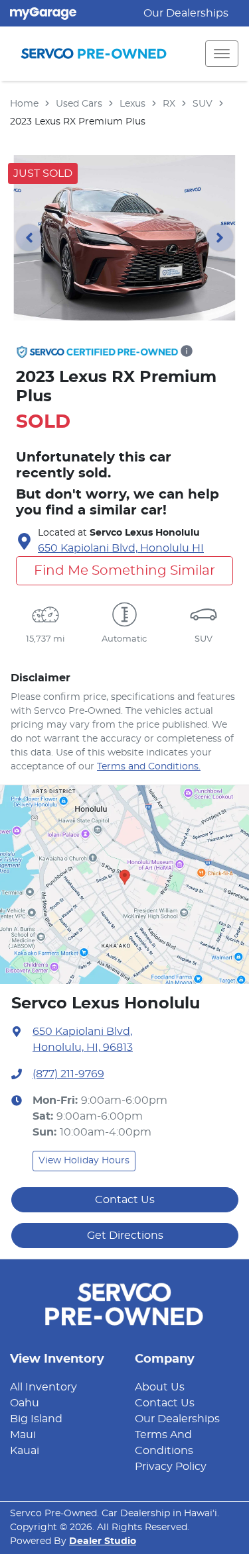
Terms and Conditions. (149, 766)
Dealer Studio (102, 1541)
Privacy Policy (171, 1466)
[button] (221, 53)
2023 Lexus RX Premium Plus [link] (77, 121)
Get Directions (125, 1235)
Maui (23, 1435)
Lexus (132, 104)
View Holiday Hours (84, 1160)
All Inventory (43, 1387)
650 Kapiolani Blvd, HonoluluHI (121, 548)
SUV (202, 104)
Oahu (24, 1403)
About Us (160, 1387)
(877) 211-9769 (68, 1074)
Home (24, 104)
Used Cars (79, 104)
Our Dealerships (185, 13)
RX (169, 104)
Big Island (36, 1419)
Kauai (24, 1450)
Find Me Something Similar (124, 570)
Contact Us (125, 1199)
